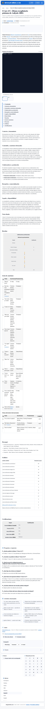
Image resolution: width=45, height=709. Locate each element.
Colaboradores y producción (11, 110)
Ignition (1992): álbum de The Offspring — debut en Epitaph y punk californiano (33, 615)
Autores (28, 704)
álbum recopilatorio (16, 34)
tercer (30, 38)
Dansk (5, 685)
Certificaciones (8, 125)
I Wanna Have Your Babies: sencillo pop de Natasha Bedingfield (33, 602)
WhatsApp (7, 644)
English (5, 698)
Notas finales (8, 116)
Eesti (5, 695)
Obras (7, 8)
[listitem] (5, 99)
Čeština (5, 683)
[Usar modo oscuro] (42, 3)
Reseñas (7, 118)
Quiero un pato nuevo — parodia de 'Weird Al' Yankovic (12, 608)
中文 (5, 688)
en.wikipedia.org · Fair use (8, 94)
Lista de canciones (9, 119)
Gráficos (7, 123)
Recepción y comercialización (11, 112)
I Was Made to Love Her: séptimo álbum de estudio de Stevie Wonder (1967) (32, 609)
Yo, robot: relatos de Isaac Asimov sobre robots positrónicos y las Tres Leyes (12, 603)
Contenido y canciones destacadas (13, 108)
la (28, 34)
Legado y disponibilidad (10, 114)
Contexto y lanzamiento (10, 106)
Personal (7, 121)
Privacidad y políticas (34, 704)
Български (6, 680)
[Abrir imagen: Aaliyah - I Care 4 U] (22, 73)
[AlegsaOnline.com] (11, 3)
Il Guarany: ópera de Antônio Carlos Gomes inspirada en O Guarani (32, 621)
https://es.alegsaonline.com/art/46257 (13, 633)
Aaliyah (8, 36)
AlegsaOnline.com (6, 630)
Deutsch (5, 690)
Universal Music (12, 38)
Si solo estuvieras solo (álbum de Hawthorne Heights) (11, 614)
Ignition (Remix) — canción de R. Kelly (12, 620)
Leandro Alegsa (10, 20)
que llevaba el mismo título (15, 40)
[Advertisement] (22, 29)
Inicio (3, 8)
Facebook (14, 644)
